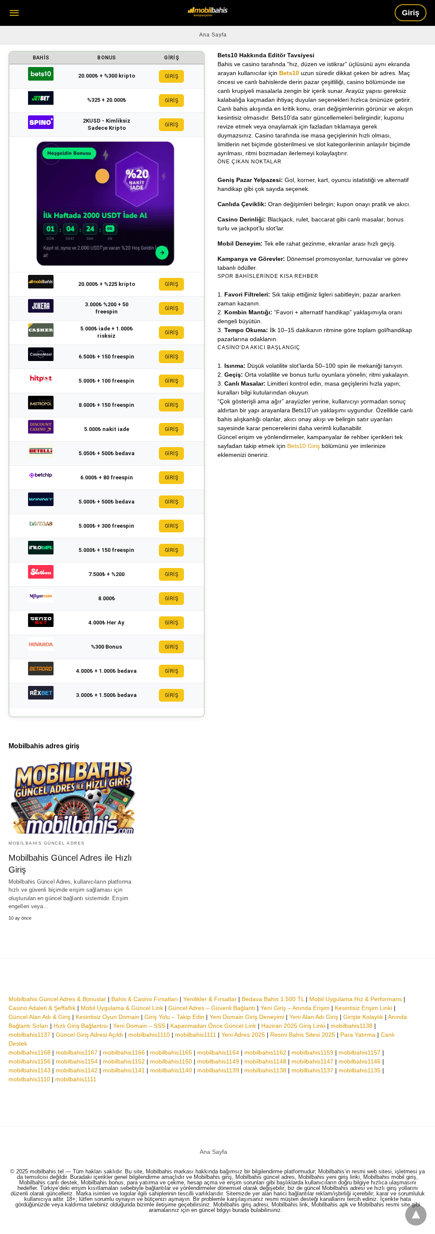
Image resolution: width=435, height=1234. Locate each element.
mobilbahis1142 (77, 1070)
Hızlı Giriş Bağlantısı (81, 1025)
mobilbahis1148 (265, 1061)
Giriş (410, 12)
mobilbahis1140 (171, 1070)
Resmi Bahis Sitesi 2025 (302, 1034)
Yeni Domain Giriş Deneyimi (246, 1016)
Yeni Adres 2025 (243, 1034)
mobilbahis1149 (218, 1061)
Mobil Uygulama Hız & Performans (355, 999)
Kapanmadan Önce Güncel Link (213, 1025)
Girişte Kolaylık (363, 1016)
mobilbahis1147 (312, 1061)
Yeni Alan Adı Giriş (313, 1016)
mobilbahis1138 (351, 1025)
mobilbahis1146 (360, 1061)
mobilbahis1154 (77, 1061)
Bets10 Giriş (303, 445)
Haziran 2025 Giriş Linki (293, 1025)
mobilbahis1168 (29, 1052)
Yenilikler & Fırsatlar (210, 999)
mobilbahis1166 (124, 1052)
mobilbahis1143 (29, 1070)
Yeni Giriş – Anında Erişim (295, 1008)
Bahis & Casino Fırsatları (144, 999)
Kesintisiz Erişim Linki (363, 1008)
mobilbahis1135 (360, 1070)
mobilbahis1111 (195, 1034)
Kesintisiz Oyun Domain (107, 1016)
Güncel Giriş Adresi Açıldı (89, 1034)
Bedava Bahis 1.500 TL (273, 999)
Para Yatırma (358, 1034)
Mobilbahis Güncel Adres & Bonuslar (57, 999)
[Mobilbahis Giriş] (208, 12)
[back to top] (416, 1215)
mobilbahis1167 (77, 1052)
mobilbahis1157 (360, 1052)
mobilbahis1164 (218, 1052)
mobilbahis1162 (265, 1052)
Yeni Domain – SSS (139, 1025)
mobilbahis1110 (149, 1034)
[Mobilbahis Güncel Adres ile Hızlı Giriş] (73, 797)
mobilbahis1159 (312, 1052)
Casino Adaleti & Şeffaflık (42, 1008)
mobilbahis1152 (124, 1061)
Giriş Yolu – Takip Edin (174, 1016)
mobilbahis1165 (171, 1052)
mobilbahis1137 (29, 1034)
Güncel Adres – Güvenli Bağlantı (211, 1008)
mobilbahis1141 (124, 1070)
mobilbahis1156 (29, 1061)
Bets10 (289, 73)
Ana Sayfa (213, 35)
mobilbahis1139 (218, 1070)
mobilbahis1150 (171, 1061)
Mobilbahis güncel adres (46, 843)
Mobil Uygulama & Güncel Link (122, 1008)
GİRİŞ (171, 76)
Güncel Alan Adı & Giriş (39, 1016)
